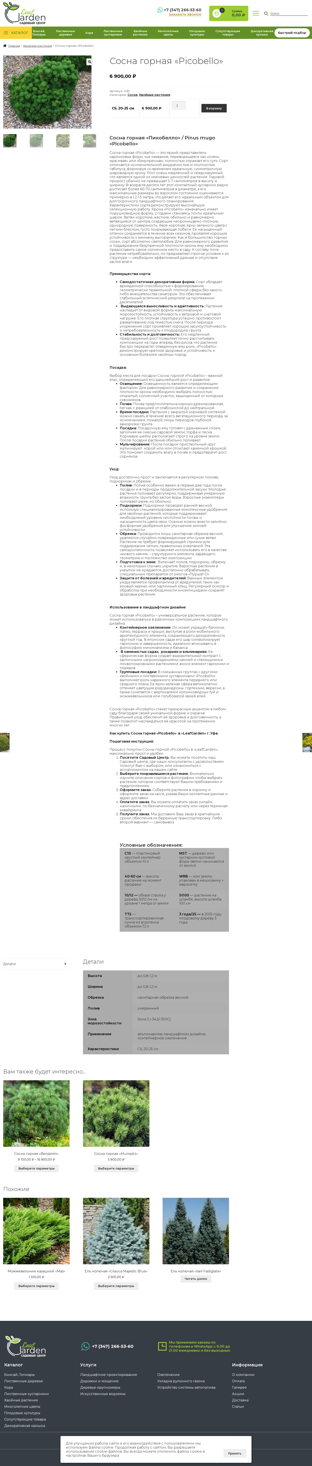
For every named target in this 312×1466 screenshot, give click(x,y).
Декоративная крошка (262, 32)
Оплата (238, 1381)
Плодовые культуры (197, 32)
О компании (243, 1375)
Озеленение (168, 1375)
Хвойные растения (140, 32)
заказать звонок (185, 15)
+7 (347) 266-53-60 (182, 10)
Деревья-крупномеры (100, 1387)
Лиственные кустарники (113, 32)
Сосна (133, 95)
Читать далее (196, 1279)
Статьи (238, 1407)
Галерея (239, 1387)
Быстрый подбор (292, 33)
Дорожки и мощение (99, 1381)
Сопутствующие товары (227, 32)
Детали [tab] (9, 964)
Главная (14, 46)
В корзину (214, 108)
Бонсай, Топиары (39, 32)
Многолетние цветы (168, 32)
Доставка (240, 1400)
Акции (238, 1394)
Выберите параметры (36, 1168)
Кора (89, 32)
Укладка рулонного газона (181, 1381)
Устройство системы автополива (186, 1387)
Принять (234, 1453)
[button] (89, 61)
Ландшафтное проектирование (108, 1375)
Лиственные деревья (65, 32)
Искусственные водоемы (102, 1394)
